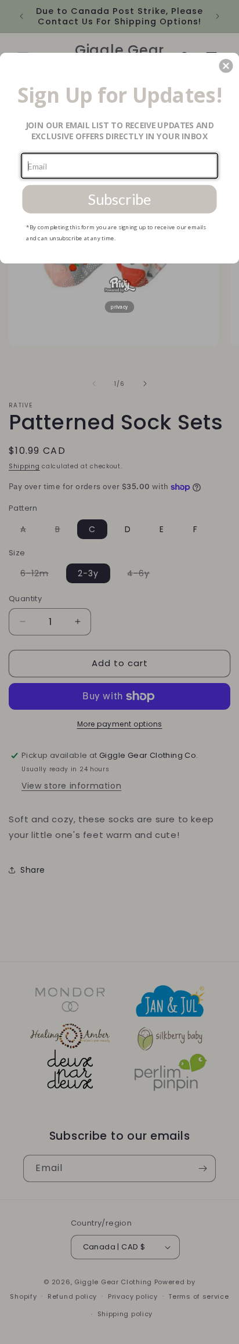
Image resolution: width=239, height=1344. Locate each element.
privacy (119, 306)
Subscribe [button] (119, 199)
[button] (226, 66)
